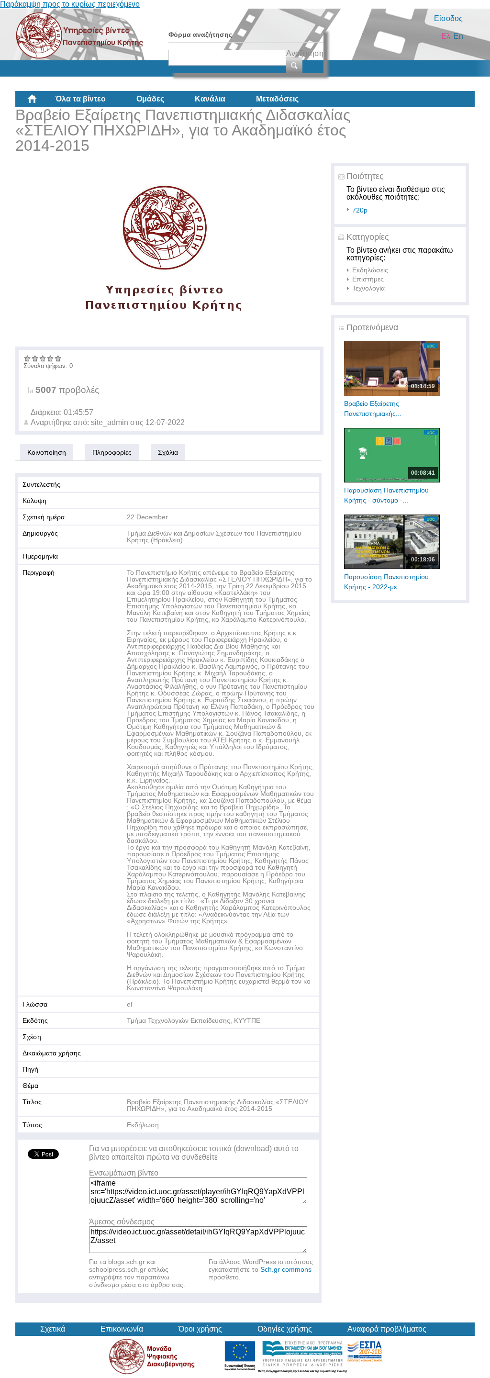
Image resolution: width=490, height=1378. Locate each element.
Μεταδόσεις (277, 99)
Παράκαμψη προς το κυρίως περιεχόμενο (70, 4)
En (458, 36)
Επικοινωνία (121, 1329)
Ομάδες (150, 99)
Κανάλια (210, 99)
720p (360, 210)
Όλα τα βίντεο (81, 99)
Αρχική (39, 102)
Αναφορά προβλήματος (386, 1329)
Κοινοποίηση (46, 452)
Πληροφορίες (112, 452)
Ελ (445, 36)
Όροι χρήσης (200, 1329)
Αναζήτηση (304, 53)
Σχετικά (52, 1329)
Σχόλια (168, 452)
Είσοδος (448, 18)
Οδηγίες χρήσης (284, 1329)
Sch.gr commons (286, 1269)
